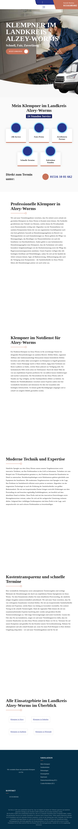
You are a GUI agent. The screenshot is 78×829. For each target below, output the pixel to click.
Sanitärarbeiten (44, 767)
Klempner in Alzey (17, 719)
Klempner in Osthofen (40, 719)
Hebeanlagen (44, 770)
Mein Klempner (45, 764)
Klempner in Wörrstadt (43, 732)
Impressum (43, 777)
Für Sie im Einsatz (39, 2)
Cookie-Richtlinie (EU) (47, 783)
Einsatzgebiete (44, 774)
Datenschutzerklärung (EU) (48, 780)
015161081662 (70, 5)
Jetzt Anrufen (46, 2)
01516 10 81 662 (61, 176)
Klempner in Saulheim (18, 732)
